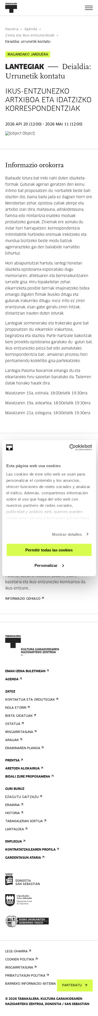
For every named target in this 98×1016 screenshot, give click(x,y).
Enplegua (13, 841)
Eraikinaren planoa (22, 748)
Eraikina (12, 805)
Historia (12, 813)
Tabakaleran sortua (24, 821)
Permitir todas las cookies (49, 550)
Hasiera (11, 29)
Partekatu (72, 985)
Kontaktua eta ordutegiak (30, 699)
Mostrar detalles (67, 534)
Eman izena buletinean (25, 671)
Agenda (30, 29)
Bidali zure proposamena (27, 776)
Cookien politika (19, 959)
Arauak (12, 740)
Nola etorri (15, 708)
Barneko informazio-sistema (30, 983)
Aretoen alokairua (22, 768)
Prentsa (12, 760)
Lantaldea (14, 829)
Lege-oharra (16, 951)
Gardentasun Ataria (23, 857)
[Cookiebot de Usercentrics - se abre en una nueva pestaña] (70, 447)
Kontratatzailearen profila (30, 849)
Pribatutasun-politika (25, 975)
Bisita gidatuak (19, 716)
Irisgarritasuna (19, 732)
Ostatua (12, 724)
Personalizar (45, 565)
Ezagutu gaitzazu (22, 797)
